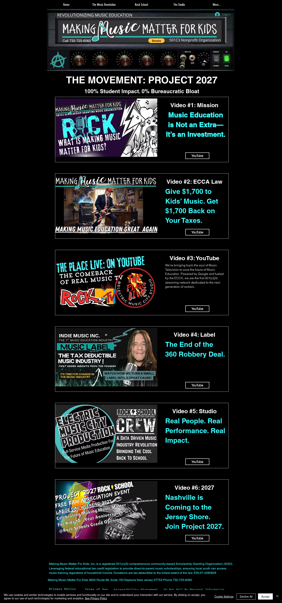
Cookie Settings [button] (223, 596)
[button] (104, 4)
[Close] (277, 596)
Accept (265, 596)
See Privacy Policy (96, 598)
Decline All (246, 596)
